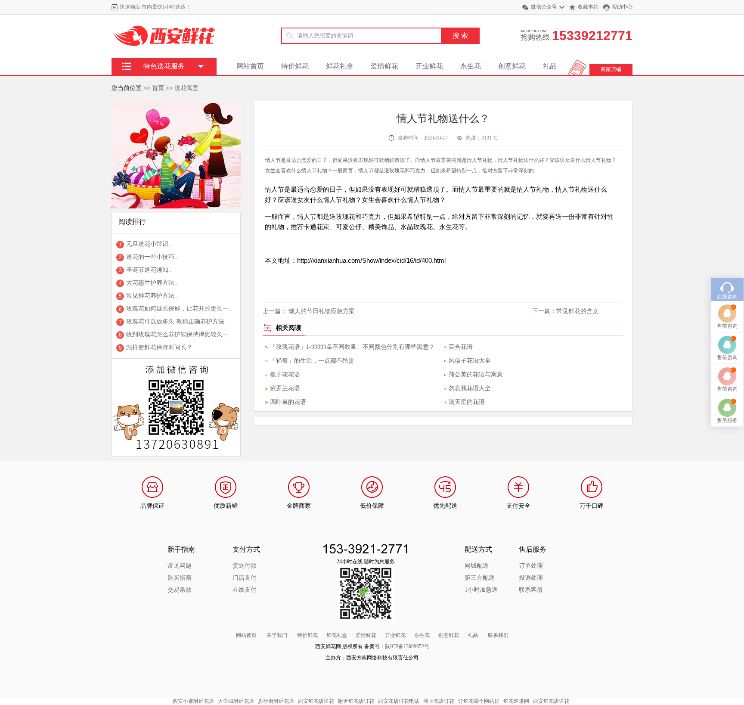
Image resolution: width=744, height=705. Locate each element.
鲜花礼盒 (339, 66)
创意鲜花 (512, 66)
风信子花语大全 (470, 360)
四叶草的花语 (288, 402)
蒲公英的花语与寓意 (476, 374)
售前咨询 (727, 326)
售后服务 (727, 420)
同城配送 (477, 565)
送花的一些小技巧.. (152, 257)
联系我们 (498, 635)
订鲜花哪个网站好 (478, 701)
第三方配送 (480, 578)
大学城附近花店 (236, 701)
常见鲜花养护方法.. (152, 295)
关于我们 (277, 635)
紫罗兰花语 (285, 388)
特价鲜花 (295, 66)
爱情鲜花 (384, 66)
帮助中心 (622, 7)
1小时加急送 (481, 590)
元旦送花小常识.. (149, 244)
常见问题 (179, 565)
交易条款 (179, 590)
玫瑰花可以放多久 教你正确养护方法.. (177, 321)
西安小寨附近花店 (193, 701)
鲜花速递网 (516, 701)
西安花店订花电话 (398, 701)
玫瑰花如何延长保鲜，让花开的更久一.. (179, 308)
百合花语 (461, 347)
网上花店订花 (438, 701)
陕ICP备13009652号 (407, 646)
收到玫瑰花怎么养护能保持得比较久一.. (179, 334)
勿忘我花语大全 (470, 388)
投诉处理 (531, 578)
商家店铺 (611, 69)
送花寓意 (186, 88)
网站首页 (250, 66)
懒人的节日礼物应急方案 (321, 311)
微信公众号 (544, 7)
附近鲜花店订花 (356, 701)
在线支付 (244, 590)
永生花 (470, 66)
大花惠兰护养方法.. (152, 283)
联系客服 (531, 590)
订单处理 (531, 565)
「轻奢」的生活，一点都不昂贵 (312, 360)
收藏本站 (588, 7)
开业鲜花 (429, 66)
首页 (158, 88)
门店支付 (244, 578)
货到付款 (244, 565)
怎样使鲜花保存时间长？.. (161, 347)
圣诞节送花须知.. (149, 270)
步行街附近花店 (276, 701)
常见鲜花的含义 (577, 311)
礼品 (550, 66)
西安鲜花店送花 (316, 701)
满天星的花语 (467, 402)
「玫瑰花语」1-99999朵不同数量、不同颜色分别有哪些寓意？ (352, 347)
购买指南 (179, 578)
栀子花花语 (285, 374)
